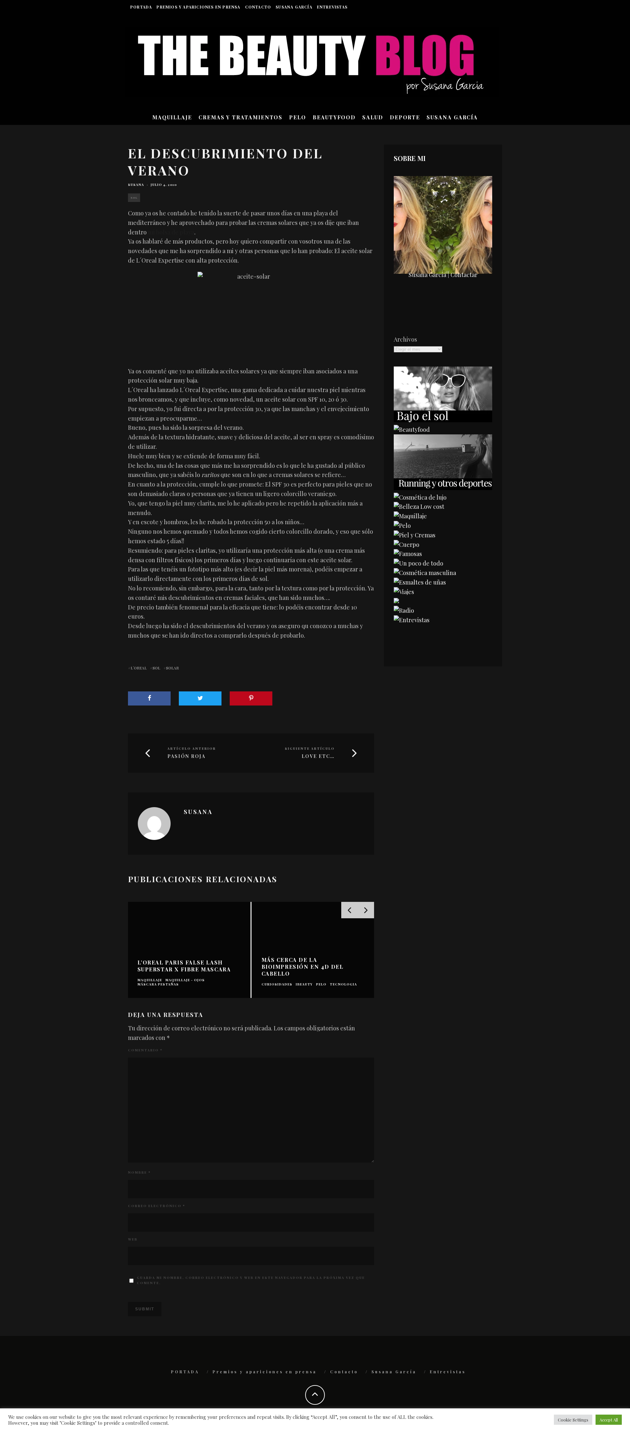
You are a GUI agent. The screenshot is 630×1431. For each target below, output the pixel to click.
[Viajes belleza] (404, 592)
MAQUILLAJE (172, 117)
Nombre (139, 1172)
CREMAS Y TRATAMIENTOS (241, 117)
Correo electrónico (156, 1205)
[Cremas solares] (443, 420)
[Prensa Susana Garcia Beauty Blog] (396, 601)
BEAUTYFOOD (334, 117)
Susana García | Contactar (443, 275)
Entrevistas (332, 7)
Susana (136, 184)
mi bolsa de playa (171, 232)
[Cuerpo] (406, 544)
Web (132, 1239)
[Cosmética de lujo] (420, 497)
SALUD (372, 117)
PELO (297, 117)
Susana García (294, 7)
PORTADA (141, 7)
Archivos (405, 339)
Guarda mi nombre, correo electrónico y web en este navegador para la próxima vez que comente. (251, 1280)
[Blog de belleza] (418, 563)
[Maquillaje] (410, 516)
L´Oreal (139, 667)
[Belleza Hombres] (425, 573)
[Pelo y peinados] (402, 525)
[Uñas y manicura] (420, 582)
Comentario (145, 1050)
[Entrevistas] (412, 620)
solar (172, 667)
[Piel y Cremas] (414, 535)
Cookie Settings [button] (573, 1419)
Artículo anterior (191, 748)
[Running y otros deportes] (443, 488)
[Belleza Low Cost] (419, 506)
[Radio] (404, 610)
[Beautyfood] (412, 429)
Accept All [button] (608, 1419)
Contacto (258, 7)
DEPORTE (405, 117)
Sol (134, 197)
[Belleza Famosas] (408, 554)
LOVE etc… (318, 756)
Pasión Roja (186, 756)
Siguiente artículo (310, 748)
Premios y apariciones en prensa (198, 7)
